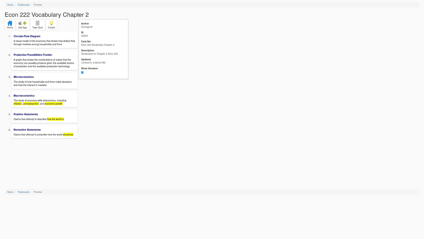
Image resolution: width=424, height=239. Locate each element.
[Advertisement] (105, 111)
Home (10, 4)
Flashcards (23, 4)
